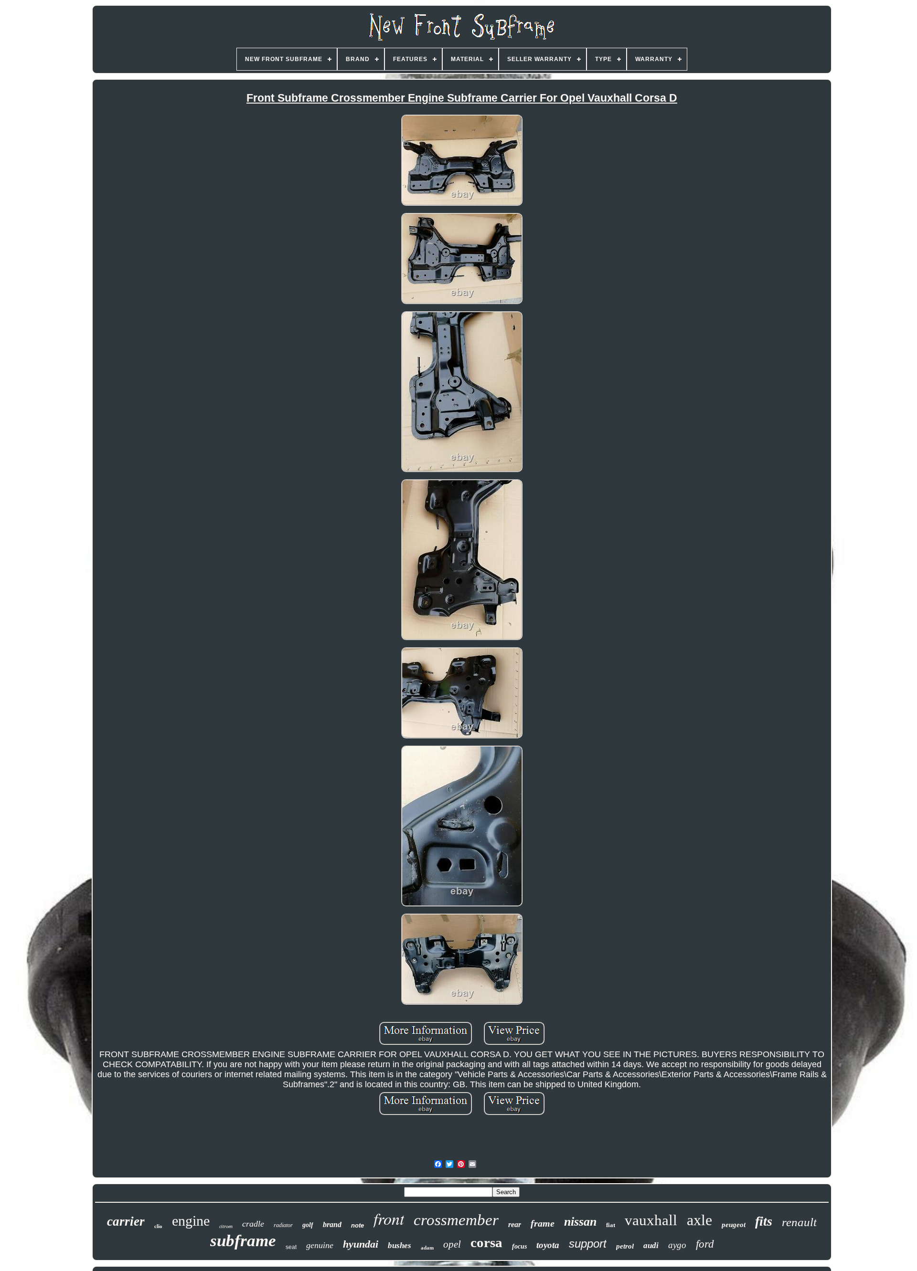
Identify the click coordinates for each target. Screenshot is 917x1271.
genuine (319, 1245)
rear (514, 1224)
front (388, 1218)
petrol (625, 1246)
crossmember (456, 1220)
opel (452, 1244)
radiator (283, 1225)
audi (651, 1245)
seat (291, 1247)
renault (799, 1222)
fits (763, 1221)
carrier (126, 1221)
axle (699, 1220)
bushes (399, 1245)
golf (307, 1225)
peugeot (734, 1225)
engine (191, 1221)
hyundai (360, 1244)
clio (158, 1226)
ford (705, 1244)
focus (519, 1246)
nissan (580, 1222)
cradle (253, 1224)
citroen (226, 1226)
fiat (610, 1225)
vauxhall (651, 1220)
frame (542, 1223)
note (357, 1225)
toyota (547, 1245)
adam (427, 1247)
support (588, 1243)
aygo (677, 1245)
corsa (486, 1242)
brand (332, 1224)
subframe (243, 1240)
